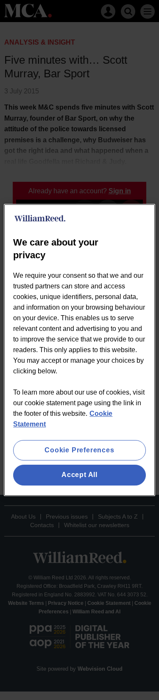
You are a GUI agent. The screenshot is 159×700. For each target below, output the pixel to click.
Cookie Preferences (79, 450)
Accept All (79, 475)
